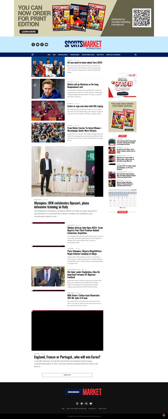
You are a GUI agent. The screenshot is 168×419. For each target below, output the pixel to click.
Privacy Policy (102, 408)
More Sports (100, 55)
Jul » (124, 207)
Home (49, 55)
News (54, 55)
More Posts (67, 375)
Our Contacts (92, 408)
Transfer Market (74, 55)
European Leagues (63, 55)
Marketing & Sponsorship (113, 55)
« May (120, 207)
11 (114, 200)
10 (110, 200)
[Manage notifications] (163, 415)
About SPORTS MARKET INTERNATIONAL (77, 408)
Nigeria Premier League (88, 55)
